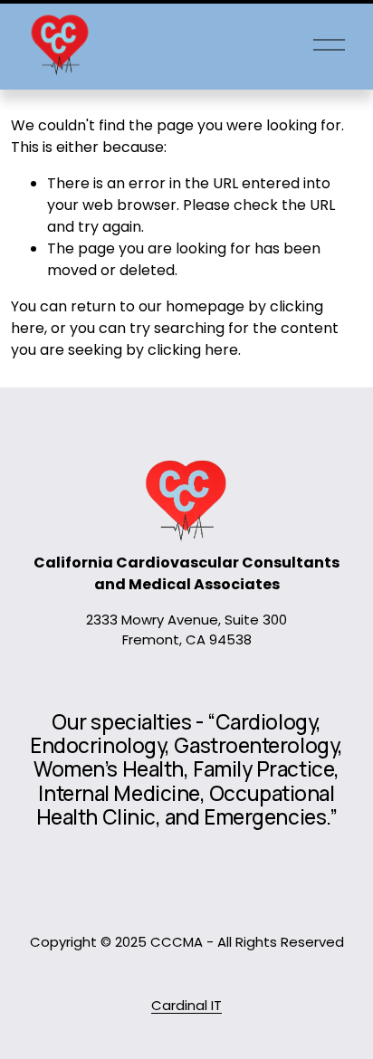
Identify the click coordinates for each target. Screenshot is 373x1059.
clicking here (193, 349)
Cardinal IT (186, 1005)
